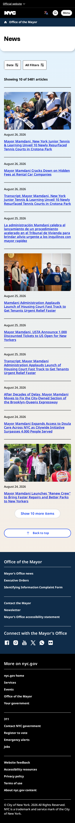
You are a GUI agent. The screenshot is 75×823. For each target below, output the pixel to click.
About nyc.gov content (20, 790)
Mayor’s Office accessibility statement (32, 617)
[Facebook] (7, 643)
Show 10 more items (37, 513)
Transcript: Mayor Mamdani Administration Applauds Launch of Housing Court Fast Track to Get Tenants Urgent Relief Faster (36, 367)
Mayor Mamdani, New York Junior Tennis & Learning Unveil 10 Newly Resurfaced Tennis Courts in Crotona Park (37, 145)
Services (10, 683)
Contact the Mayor (17, 603)
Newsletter (12, 610)
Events (9, 689)
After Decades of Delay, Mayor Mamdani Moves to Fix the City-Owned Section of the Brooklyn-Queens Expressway (36, 398)
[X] (33, 643)
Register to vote (15, 733)
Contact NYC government (22, 726)
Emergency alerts (16, 740)
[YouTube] (24, 643)
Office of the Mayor (23, 22)
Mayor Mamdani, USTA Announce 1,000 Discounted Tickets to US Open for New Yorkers (35, 336)
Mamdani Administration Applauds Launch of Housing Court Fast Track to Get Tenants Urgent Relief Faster (35, 307)
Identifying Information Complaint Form (33, 587)
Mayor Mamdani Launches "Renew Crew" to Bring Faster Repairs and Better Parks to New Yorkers (37, 497)
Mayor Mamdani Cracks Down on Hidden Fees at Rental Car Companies (37, 172)
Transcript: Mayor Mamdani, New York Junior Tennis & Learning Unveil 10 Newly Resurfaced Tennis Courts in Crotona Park (37, 200)
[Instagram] (16, 643)
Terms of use (13, 783)
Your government (16, 703)
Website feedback (17, 762)
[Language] (46, 12)
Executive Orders (16, 580)
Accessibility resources (20, 769)
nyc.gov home (14, 676)
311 (6, 719)
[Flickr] (51, 643)
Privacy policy (14, 776)
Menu (66, 13)
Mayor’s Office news (18, 573)
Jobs (7, 747)
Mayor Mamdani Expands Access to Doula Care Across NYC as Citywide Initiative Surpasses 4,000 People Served (37, 427)
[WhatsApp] (42, 643)
